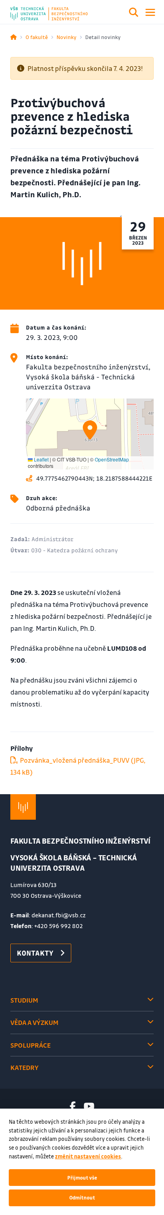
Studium (24, 1000)
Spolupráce (30, 1045)
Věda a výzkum (34, 1022)
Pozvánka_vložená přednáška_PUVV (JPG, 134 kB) (78, 766)
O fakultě (36, 36)
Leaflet (41, 459)
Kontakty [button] (35, 952)
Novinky (66, 36)
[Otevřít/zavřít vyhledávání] (134, 14)
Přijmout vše (82, 1177)
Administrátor (52, 538)
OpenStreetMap (112, 459)
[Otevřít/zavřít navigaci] (150, 12)
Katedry (24, 1067)
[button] (90, 430)
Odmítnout (82, 1197)
